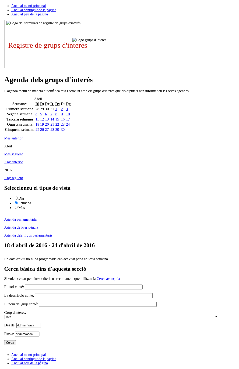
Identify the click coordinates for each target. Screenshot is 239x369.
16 (63, 119)
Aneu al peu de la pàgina (29, 14)
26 (42, 130)
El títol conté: (14, 287)
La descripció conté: (19, 295)
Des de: (10, 325)
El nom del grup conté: (21, 304)
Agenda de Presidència (21, 227)
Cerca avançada (108, 279)
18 (37, 124)
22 (57, 124)
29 (57, 130)
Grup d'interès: (15, 312)
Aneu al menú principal (28, 6)
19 (42, 124)
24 (68, 124)
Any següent (13, 178)
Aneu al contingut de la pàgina (33, 10)
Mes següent (13, 154)
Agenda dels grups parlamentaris (28, 235)
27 (47, 130)
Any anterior (13, 162)
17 (68, 119)
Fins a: (9, 334)
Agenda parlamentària (20, 219)
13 (47, 119)
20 (47, 124)
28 (52, 130)
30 (63, 130)
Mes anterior (13, 138)
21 (52, 124)
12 (42, 119)
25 (37, 130)
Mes (21, 208)
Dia (21, 198)
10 (68, 114)
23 (63, 124)
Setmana (24, 203)
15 (57, 119)
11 (37, 119)
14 (52, 119)
